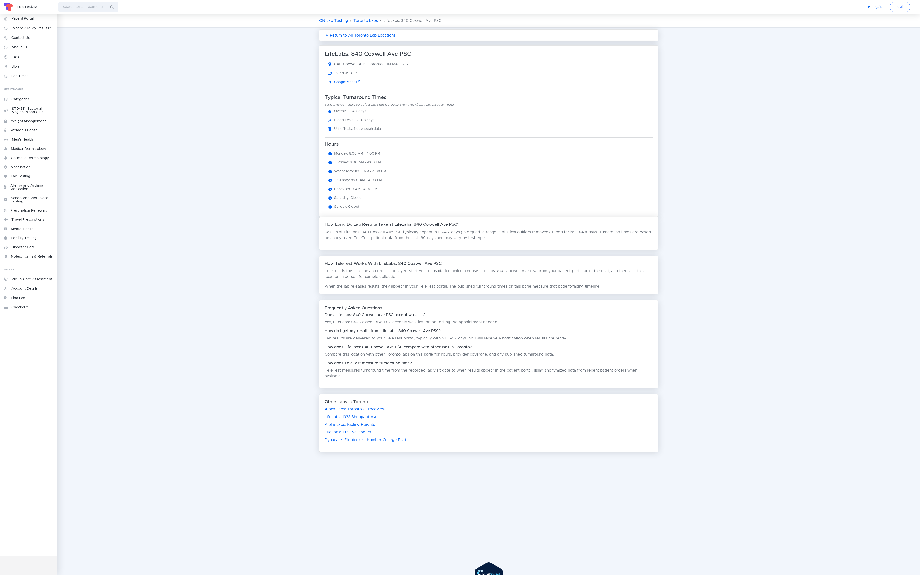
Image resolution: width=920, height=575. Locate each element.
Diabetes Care (23, 247)
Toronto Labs (365, 21)
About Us (19, 47)
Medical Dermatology (28, 148)
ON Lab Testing (333, 21)
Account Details (25, 288)
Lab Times (20, 76)
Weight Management (28, 121)
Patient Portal (23, 18)
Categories (20, 99)
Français (875, 7)
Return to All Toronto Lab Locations (363, 35)
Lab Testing (20, 176)
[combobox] (82, 7)
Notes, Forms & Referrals (31, 256)
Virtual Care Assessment (32, 279)
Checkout (20, 307)
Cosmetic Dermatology (30, 158)
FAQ (15, 57)
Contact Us (21, 38)
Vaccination (20, 167)
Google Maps (345, 82)
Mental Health (22, 229)
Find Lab (18, 298)
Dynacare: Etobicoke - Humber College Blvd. (366, 440)
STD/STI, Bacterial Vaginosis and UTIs (27, 110)
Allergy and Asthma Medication (26, 187)
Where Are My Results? (31, 28)
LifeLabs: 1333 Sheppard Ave (351, 417)
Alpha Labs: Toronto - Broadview (355, 409)
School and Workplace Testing (29, 199)
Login (900, 7)
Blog (15, 66)
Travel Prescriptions (28, 219)
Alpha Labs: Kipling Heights (350, 424)
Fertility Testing (24, 238)
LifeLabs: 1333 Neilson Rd (348, 432)
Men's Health (22, 139)
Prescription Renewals (28, 210)
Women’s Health (24, 130)
